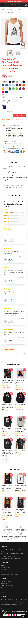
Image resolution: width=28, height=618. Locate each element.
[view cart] (26, 5)
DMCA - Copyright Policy (7, 572)
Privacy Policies (5, 569)
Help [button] (25, 616)
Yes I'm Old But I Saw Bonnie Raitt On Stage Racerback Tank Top (20, 511)
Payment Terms (5, 583)
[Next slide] (25, 31)
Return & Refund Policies (7, 585)
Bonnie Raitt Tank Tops (7, 12)
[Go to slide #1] (10, 53)
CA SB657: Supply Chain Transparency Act (11, 574)
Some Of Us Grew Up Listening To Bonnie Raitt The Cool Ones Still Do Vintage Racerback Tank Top (7, 512)
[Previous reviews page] (17, 353)
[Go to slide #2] (18, 53)
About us (3, 565)
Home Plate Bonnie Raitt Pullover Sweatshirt (6, 430)
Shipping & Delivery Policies (7, 581)
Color (3, 79)
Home (2, 9)
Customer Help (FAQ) (6, 590)
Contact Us (3, 587)
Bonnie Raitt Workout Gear (13, 9)
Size (3, 94)
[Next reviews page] (24, 353)
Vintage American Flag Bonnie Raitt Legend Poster (7, 382)
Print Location (5, 102)
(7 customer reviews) (14, 68)
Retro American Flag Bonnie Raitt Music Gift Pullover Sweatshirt (20, 430)
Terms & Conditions (5, 567)
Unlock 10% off (3, 611)
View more (14, 463)
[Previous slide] (3, 31)
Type (3, 74)
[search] (23, 5)
